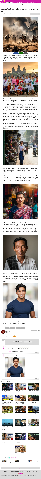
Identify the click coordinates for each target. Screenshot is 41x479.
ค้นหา (23, 4)
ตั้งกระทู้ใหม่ (20, 468)
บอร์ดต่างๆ (19, 4)
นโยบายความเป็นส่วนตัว (11, 475)
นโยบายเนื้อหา (17, 475)
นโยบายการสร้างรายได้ (23, 475)
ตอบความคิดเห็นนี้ (36, 352)
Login (17, 341)
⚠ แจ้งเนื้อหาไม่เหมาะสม (34, 330)
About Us (28, 475)
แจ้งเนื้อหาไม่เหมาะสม (20, 477)
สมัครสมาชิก (28, 341)
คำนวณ (28, 2)
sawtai (9, 332)
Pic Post (22, 2)
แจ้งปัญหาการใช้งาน (37, 475)
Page (34, 2)
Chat (15, 2)
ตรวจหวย (5, 2)
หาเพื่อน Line (19, 2)
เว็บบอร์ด (9, 2)
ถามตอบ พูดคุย (13, 457)
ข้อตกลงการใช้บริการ (4, 475)
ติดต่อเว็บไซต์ (32, 475)
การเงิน (31, 2)
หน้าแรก (1, 2)
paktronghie (6, 354)
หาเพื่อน (12, 2)
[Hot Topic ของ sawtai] (3, 333)
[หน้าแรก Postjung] (4, 1)
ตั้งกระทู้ (28, 4)
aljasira (6, 346)
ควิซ (25, 2)
